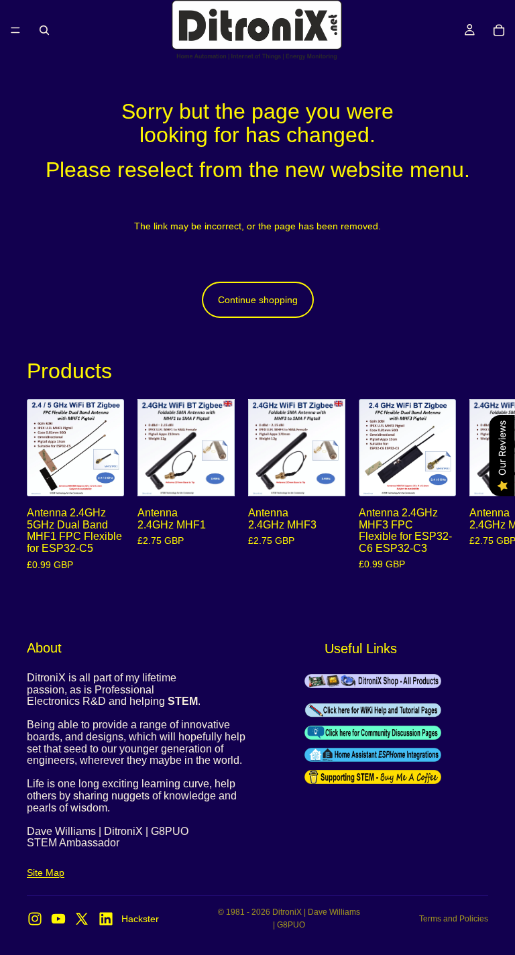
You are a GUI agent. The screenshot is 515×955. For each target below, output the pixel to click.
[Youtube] (58, 919)
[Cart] (499, 30)
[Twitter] (82, 919)
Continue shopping (258, 299)
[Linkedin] (106, 919)
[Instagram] (35, 919)
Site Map (45, 872)
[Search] (44, 30)
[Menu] (15, 30)
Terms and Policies (453, 918)
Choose (114, 475)
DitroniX (287, 912)
